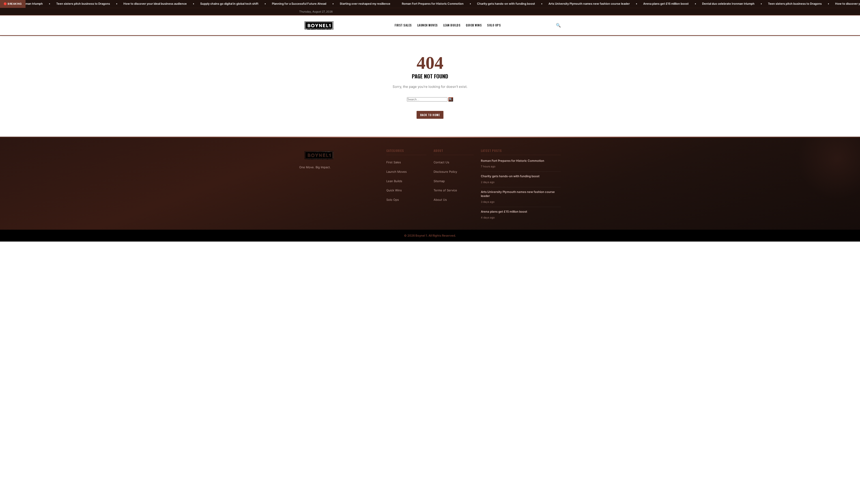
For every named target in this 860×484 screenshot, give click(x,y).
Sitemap (439, 181)
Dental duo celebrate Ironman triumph (696, 3)
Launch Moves (427, 25)
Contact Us (441, 162)
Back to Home (430, 115)
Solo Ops (494, 25)
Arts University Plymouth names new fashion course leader (556, 3)
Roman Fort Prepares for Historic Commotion (400, 3)
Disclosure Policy (445, 171)
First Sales (403, 25)
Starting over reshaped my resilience (332, 3)
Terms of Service (445, 190)
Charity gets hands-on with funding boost (474, 3)
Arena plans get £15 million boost (633, 3)
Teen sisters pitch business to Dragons (50, 3)
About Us (440, 199)
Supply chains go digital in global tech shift (197, 3)
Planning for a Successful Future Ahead (266, 3)
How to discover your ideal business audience (122, 3)
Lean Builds (452, 25)
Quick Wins (474, 25)
